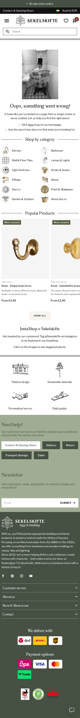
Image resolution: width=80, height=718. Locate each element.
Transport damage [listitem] (16, 455)
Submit (65, 502)
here (31, 124)
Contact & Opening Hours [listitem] (20, 445)
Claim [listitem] (41, 455)
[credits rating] (53, 694)
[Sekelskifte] (40, 523)
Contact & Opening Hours (18, 10)
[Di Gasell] (25, 694)
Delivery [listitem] (51, 445)
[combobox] (43, 31)
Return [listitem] (70, 445)
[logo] (37, 20)
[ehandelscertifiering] (38, 694)
